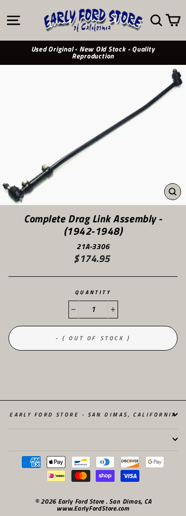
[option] (93, 53)
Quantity (93, 292)
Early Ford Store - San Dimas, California (93, 414)
